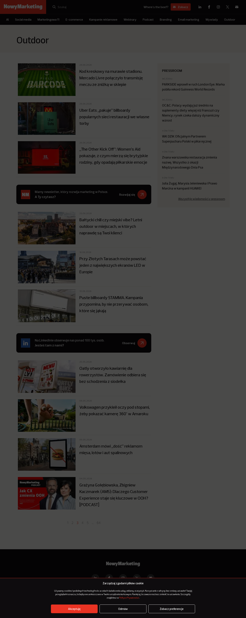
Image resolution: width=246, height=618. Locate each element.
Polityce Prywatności (129, 598)
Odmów (123, 609)
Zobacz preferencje (172, 609)
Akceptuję (74, 609)
